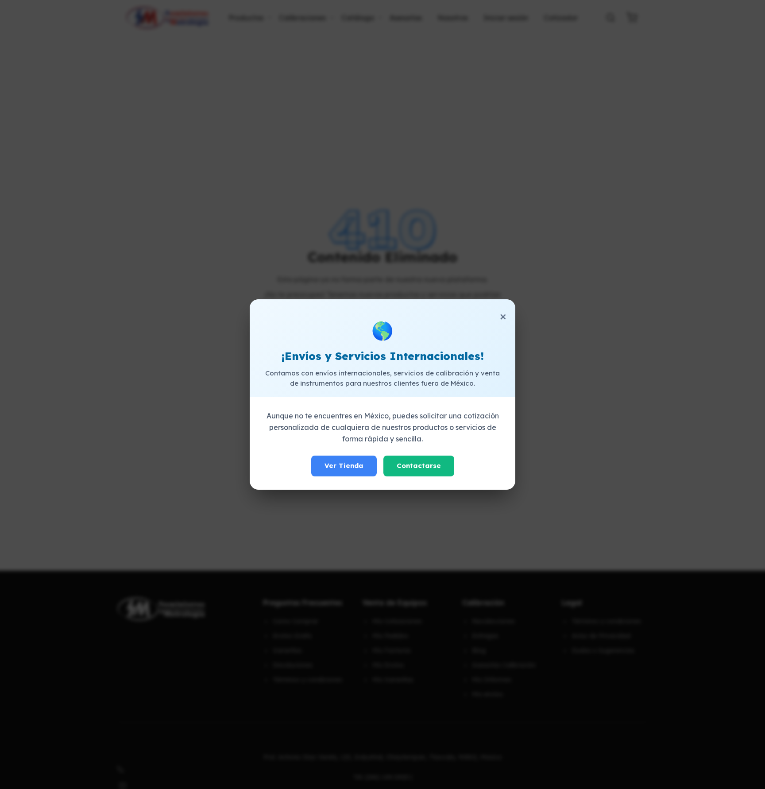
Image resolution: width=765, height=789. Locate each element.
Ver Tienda (344, 465)
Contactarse (419, 465)
